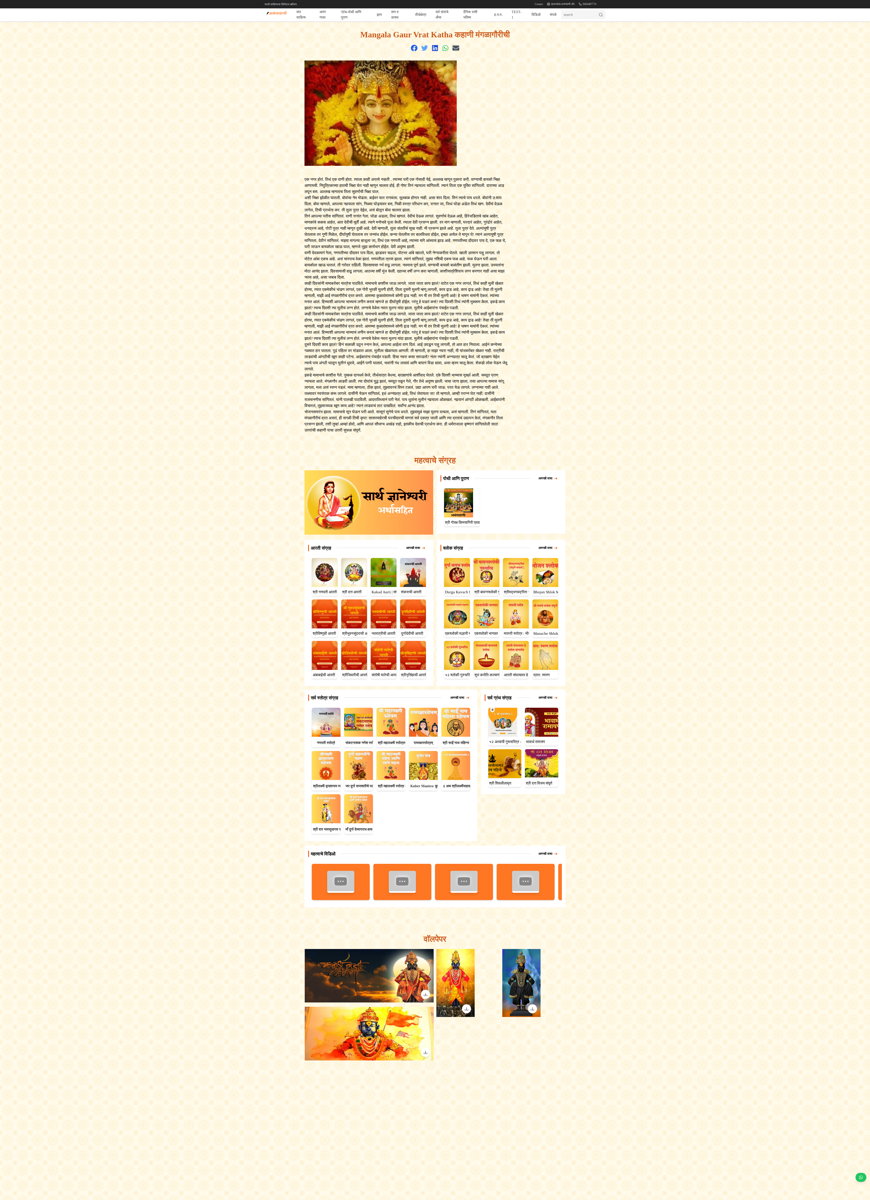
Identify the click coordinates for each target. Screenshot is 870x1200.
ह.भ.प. (498, 15)
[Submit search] (602, 14)
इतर (379, 15)
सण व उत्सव (395, 14)
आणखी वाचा (545, 478)
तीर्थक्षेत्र (420, 15)
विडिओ (536, 15)
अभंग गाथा (322, 14)
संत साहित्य (301, 14)
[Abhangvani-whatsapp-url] (861, 1178)
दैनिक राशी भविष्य (470, 14)
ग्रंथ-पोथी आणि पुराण (351, 14)
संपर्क (553, 15)
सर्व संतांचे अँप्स (441, 14)
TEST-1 (516, 14)
